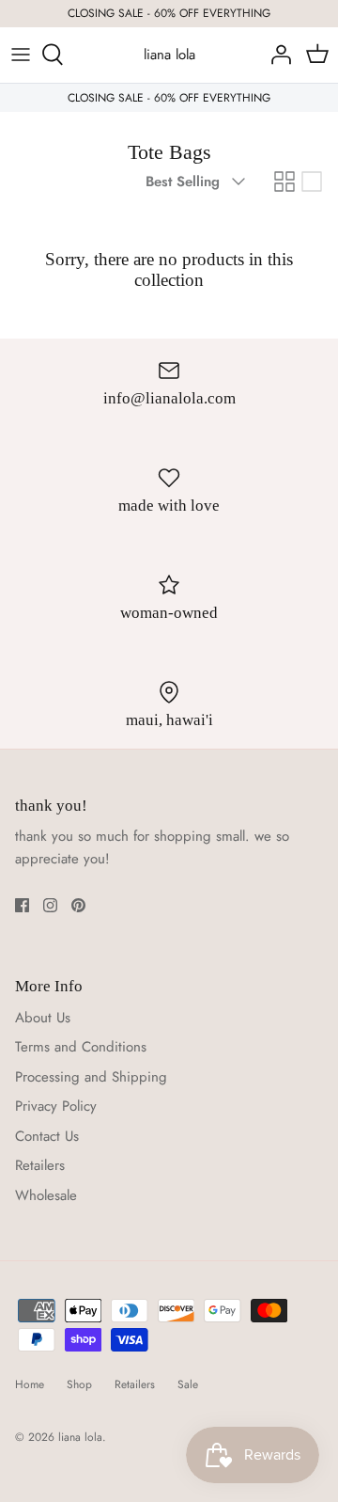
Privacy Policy (56, 1106)
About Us (42, 1017)
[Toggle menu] (20, 54)
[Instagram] (50, 905)
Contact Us (47, 1136)
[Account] (276, 54)
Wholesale (46, 1195)
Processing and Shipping (91, 1077)
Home (29, 1384)
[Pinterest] (78, 905)
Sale (187, 1384)
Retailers (40, 1165)
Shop (79, 1384)
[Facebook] (22, 905)
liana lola (80, 1437)
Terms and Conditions (80, 1046)
